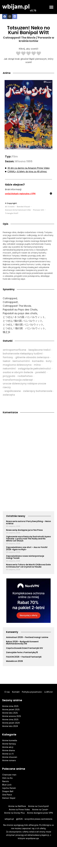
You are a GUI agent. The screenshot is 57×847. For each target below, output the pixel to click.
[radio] (18, 53)
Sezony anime (12, 700)
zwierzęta (9, 394)
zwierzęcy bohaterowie (37, 391)
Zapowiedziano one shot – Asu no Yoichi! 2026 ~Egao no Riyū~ (26, 548)
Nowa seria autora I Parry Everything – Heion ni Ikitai (28, 522)
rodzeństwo (25, 376)
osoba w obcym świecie (18, 372)
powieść (40, 372)
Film (15, 156)
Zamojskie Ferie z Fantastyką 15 (22, 652)
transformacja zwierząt (18, 379)
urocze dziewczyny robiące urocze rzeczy (24, 385)
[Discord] (14, 16)
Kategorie (9, 734)
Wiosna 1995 (23, 161)
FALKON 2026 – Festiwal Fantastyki (24, 656)
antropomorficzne (14, 350)
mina (37, 364)
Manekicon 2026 (14, 661)
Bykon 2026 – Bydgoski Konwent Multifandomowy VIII (22, 642)
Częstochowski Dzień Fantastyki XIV (24, 648)
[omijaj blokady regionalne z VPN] (51, 193)
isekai (6, 361)
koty (49, 361)
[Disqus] (28, 454)
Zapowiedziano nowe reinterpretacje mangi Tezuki (25, 557)
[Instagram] (9, 16)
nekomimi (9, 368)
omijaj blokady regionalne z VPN (20, 193)
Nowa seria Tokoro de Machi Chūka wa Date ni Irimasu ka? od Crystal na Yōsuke (28, 565)
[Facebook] (4, 16)
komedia (38, 361)
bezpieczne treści (39, 350)
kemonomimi (21, 361)
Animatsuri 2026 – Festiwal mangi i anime (27, 637)
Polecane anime (13, 769)
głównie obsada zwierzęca (32, 357)
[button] (51, 7)
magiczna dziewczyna (17, 364)
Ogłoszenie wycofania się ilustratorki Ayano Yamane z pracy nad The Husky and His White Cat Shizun (28, 538)
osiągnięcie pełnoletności (34, 368)
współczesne (12, 391)
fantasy (8, 357)
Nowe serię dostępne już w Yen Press (24, 530)
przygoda (9, 376)
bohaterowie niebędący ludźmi (22, 353)
